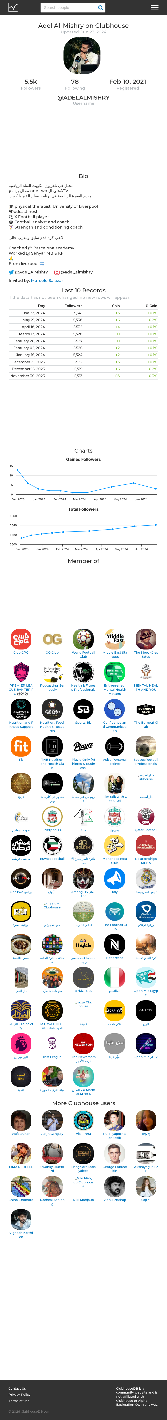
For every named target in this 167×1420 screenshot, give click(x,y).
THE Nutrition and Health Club (52, 764)
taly (115, 892)
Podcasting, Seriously (52, 688)
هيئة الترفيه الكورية (52, 1090)
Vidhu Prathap (115, 1200)
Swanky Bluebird (52, 1169)
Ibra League (52, 1057)
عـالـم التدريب (83, 925)
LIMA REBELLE (21, 1167)
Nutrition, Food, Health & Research (52, 727)
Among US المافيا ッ (83, 894)
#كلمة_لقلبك (83, 991)
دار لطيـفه (146, 797)
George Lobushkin (115, 1169)
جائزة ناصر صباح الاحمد (83, 861)
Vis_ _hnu (83, 1134)
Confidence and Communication (115, 727)
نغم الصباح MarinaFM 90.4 (83, 1092)
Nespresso (114, 958)
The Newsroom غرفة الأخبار (83, 1059)
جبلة (83, 830)
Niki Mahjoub (83, 1200)
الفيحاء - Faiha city (21, 1026)
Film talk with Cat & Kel (114, 799)
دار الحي (21, 991)
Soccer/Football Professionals (146, 762)
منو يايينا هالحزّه (52, 991)
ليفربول (115, 830)
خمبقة (83, 1024)
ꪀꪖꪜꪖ (146, 1134)
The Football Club (115, 927)
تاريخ (21, 797)
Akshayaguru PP (146, 1169)
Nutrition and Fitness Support (21, 725)
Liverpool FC (52, 830)
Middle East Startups (115, 655)
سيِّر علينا (114, 1057)
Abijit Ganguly (52, 1134)
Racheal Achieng (52, 1202)
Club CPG (20, 652)
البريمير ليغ (21, 1057)
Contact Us (17, 1389)
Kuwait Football (52, 859)
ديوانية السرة (21, 925)
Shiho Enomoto (21, 1200)
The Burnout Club (146, 725)
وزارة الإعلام (146, 925)
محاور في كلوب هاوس (52, 799)
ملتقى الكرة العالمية (52, 960)
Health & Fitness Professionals (83, 688)
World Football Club (83, 655)
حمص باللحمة (21, 958)
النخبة (21, 1090)
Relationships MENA (146, 861)
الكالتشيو (114, 991)
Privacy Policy (19, 1395)
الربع (146, 1024)
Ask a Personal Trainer (115, 762)
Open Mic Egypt (146, 993)
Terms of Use (18, 1401)
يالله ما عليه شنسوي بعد (83, 960)
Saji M (146, 1200)
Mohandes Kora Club (114, 861)
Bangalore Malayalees (83, 1169)
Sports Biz (83, 723)
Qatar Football (146, 830)
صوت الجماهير (21, 830)
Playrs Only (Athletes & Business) (83, 764)
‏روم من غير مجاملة (83, 799)
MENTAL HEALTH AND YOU (146, 688)
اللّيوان (52, 892)
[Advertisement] (83, 142)
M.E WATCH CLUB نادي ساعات (52, 1026)
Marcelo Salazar (47, 280)
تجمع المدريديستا (146, 892)
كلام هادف (114, 1024)
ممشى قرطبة (21, 859)
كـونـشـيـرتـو (52, 925)
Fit (21, 760)
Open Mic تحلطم (146, 1057)
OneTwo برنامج (21, 892)
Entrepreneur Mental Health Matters (115, 689)
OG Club (52, 652)
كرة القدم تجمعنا (146, 958)
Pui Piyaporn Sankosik (114, 1136)
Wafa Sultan (21, 1134)
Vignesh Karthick (21, 1235)
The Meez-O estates (146, 655)
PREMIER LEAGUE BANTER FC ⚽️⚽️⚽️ (21, 689)
